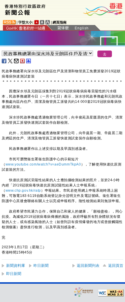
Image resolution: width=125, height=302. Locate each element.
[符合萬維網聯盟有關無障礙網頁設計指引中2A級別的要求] (111, 293)
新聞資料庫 (15, 265)
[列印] (28, 61)
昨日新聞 (41, 265)
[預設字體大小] (36, 22)
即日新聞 (13, 274)
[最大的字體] (47, 22)
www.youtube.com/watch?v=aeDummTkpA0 (43, 164)
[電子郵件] (16, 61)
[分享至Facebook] (4, 61)
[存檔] (22, 61)
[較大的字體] (42, 22)
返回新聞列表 (88, 265)
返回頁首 (115, 265)
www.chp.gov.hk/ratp (23, 190)
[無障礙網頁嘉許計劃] (83, 292)
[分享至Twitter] (10, 61)
